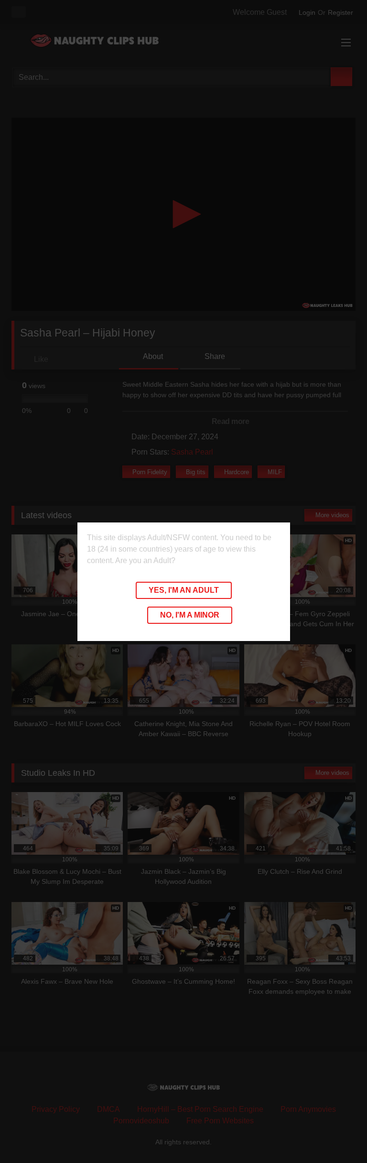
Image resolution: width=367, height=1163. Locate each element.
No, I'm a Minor (189, 615)
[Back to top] (338, 1134)
